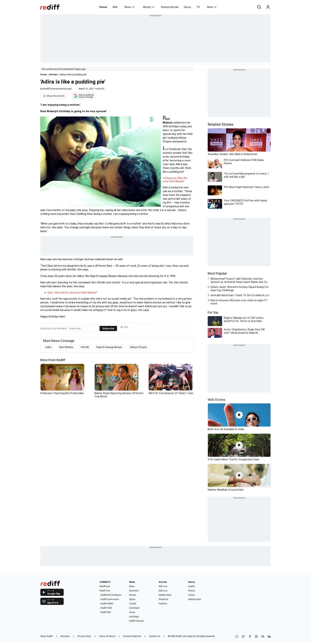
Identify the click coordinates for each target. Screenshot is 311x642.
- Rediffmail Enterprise (110, 595)
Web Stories (217, 399)
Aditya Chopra (138, 347)
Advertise (65, 636)
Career (191, 595)
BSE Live (163, 586)
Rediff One (105, 590)
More (210, 7)
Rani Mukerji (66, 347)
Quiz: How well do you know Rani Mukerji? (72, 292)
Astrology (134, 616)
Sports (132, 599)
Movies (53, 74)
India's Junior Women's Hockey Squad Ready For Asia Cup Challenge (240, 288)
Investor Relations (132, 636)
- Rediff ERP (105, 612)
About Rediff (46, 636)
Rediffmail (105, 586)
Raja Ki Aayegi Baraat (109, 347)
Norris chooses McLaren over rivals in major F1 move (239, 302)
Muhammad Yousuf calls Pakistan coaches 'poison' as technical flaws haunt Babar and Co (239, 280)
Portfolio (163, 603)
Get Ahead (134, 608)
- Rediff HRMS (106, 603)
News (128, 7)
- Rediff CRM (106, 608)
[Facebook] (249, 636)
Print (126, 327)
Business (134, 590)
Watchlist (163, 599)
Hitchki (85, 347)
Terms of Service (107, 636)
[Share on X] (243, 636)
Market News (165, 595)
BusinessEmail (169, 7)
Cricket (132, 603)
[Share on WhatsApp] (236, 636)
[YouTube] (262, 636)
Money (147, 7)
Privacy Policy (84, 636)
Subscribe (108, 328)
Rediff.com (181, 636)
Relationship (194, 599)
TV (198, 7)
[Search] (259, 7)
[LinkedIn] (269, 636)
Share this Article (56, 96)
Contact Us (154, 636)
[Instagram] (256, 636)
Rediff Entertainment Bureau (57, 88)
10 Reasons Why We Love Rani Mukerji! (175, 179)
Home (103, 7)
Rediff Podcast (136, 621)
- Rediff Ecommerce (109, 599)
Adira (48, 347)
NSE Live (163, 590)
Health (191, 586)
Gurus (187, 7)
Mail (115, 7)
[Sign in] (268, 7)
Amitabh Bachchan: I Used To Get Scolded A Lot (240, 295)
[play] (239, 415)
